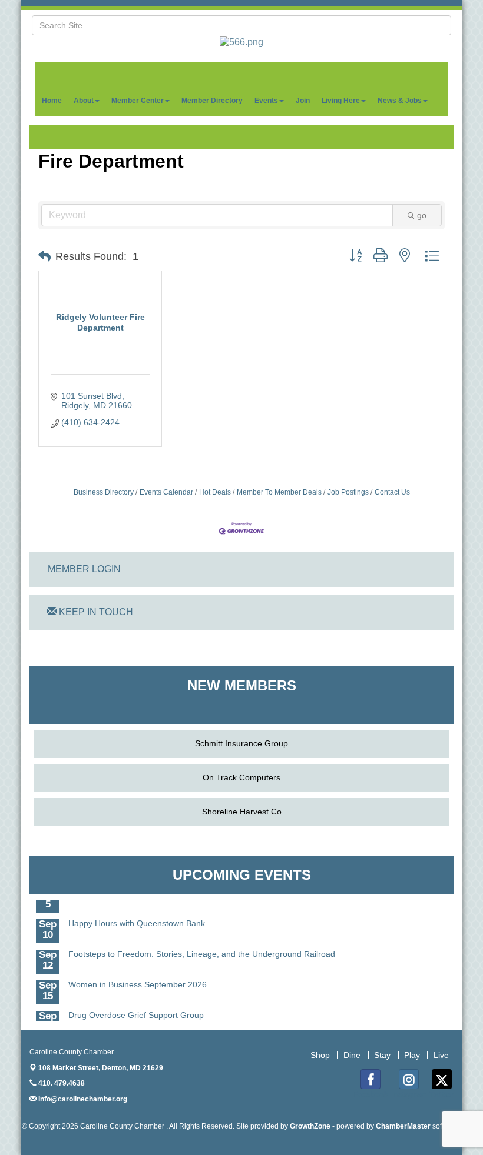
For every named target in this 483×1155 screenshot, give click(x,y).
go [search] (421, 215)
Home (52, 100)
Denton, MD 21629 (100, 1068)
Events (266, 100)
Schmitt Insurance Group (241, 743)
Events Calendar (166, 492)
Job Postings (348, 492)
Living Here (341, 100)
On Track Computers (241, 777)
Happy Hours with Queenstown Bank (136, 917)
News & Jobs (400, 100)
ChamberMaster (403, 1126)
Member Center (137, 100)
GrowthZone (310, 1126)
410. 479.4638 (61, 1083)
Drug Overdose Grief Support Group (136, 1009)
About (84, 100)
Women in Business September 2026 (137, 978)
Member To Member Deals (279, 492)
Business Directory (104, 492)
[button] (44, 256)
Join (303, 100)
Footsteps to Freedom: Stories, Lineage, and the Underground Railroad (201, 948)
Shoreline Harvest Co (242, 811)
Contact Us (392, 492)
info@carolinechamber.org (82, 1099)
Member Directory (212, 100)
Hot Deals (215, 492)
